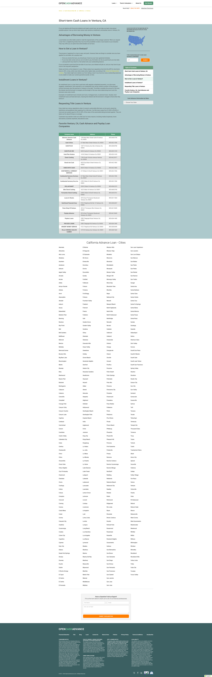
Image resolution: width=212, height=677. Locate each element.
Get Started (148, 3)
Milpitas (85, 585)
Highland (85, 400)
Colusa (61, 493)
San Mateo (134, 261)
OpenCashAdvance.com (70, 673)
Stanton (133, 372)
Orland (109, 354)
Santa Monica (135, 311)
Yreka (132, 564)
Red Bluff (109, 471)
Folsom (85, 286)
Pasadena (110, 400)
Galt (84, 318)
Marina (85, 553)
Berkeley (61, 347)
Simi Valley (134, 343)
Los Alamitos (86, 532)
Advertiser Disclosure (147, 8)
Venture (133, 485)
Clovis (60, 482)
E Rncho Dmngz (63, 571)
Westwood (134, 528)
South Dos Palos (135, 350)
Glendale (85, 336)
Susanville (134, 400)
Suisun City (134, 382)
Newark (109, 301)
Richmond (110, 500)
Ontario (109, 343)
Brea (60, 372)
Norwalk (109, 322)
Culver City (62, 535)
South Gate (134, 357)
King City (85, 436)
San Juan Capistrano (137, 247)
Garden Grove (87, 322)
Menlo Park (86, 574)
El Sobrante (86, 254)
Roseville (109, 535)
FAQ (74, 634)
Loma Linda (86, 517)
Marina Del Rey (87, 557)
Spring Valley (134, 368)
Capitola (61, 418)
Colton (61, 489)
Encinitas (85, 265)
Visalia (133, 493)
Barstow (61, 322)
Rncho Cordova (111, 517)
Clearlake (61, 478)
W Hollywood (134, 500)
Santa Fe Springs (136, 304)
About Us (138, 3)
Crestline (61, 525)
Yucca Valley (134, 574)
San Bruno (110, 553)
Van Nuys (133, 478)
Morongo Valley (111, 279)
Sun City (133, 386)
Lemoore (85, 496)
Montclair (109, 261)
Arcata (61, 279)
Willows (133, 539)
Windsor (133, 546)
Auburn (61, 304)
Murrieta (109, 290)
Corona (61, 507)
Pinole (108, 421)
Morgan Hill (110, 276)
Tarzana (133, 411)
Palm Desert (110, 372)
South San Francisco (137, 365)
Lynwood (85, 542)
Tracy (132, 436)
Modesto (109, 254)
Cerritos (61, 446)
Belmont (61, 340)
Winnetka (133, 550)
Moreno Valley (111, 272)
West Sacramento (136, 521)
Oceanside (110, 340)
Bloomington (62, 361)
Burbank (61, 382)
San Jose (109, 582)
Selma (132, 336)
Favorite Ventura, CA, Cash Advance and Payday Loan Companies (137, 91)
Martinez (85, 560)
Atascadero (62, 297)
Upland (133, 461)
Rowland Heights (112, 539)
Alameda (61, 247)
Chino (60, 457)
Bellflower (62, 336)
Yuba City (133, 567)
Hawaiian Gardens (88, 372)
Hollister (85, 404)
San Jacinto (110, 578)
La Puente (86, 461)
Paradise (109, 393)
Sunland (133, 393)
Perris (108, 411)
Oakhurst (109, 332)
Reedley (109, 489)
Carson (61, 429)
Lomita (85, 521)
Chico (60, 453)
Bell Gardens (62, 332)
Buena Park (62, 379)
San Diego (110, 560)
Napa (108, 293)
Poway (109, 453)
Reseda (109, 493)
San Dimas (110, 564)
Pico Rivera (110, 418)
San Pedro (134, 268)
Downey (61, 560)
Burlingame (62, 386)
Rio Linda (109, 507)
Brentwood (62, 375)
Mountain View (111, 286)
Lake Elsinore (87, 468)
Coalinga (61, 485)
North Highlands (111, 308)
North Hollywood (111, 315)
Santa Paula (134, 315)
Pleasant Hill (110, 439)
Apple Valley (62, 272)
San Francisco (111, 571)
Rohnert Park (110, 525)
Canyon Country (63, 411)
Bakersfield (62, 311)
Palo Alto (109, 382)
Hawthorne (86, 375)
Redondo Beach (111, 482)
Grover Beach (87, 357)
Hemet (85, 389)
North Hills (110, 311)
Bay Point (61, 325)
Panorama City (111, 389)
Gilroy (84, 332)
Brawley (61, 368)
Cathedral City (63, 439)
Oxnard (109, 361)
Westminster (134, 525)
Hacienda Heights (88, 361)
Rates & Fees (105, 634)
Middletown (86, 582)
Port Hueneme (111, 446)
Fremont (85, 308)
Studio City (134, 379)
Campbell (61, 400)
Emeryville (86, 261)
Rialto (108, 496)
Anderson (61, 265)
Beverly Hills (62, 354)
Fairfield (85, 279)
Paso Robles (110, 404)
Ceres (60, 443)
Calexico (61, 393)
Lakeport (85, 475)
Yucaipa (133, 571)
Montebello (110, 265)
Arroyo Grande (63, 286)
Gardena (85, 329)
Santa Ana (134, 286)
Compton (61, 496)
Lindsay (85, 503)
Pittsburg (109, 429)
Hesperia (85, 396)
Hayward (85, 379)
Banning (61, 318)
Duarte (61, 564)
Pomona (109, 443)
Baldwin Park (62, 315)
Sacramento (110, 542)
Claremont (62, 475)
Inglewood (86, 425)
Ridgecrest (110, 503)
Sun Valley (134, 389)
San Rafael (134, 272)
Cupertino (61, 539)
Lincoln (85, 500)
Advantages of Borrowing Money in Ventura (138, 75)
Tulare (132, 439)
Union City (134, 457)
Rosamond (110, 528)
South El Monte (135, 354)
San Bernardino (111, 550)
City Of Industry (63, 471)
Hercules (85, 393)
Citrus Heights (63, 468)
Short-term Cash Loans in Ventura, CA (136, 71)
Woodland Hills (135, 557)
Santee (133, 322)
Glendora (85, 340)
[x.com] (134, 672)
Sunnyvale (134, 396)
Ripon (108, 510)
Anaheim (61, 261)
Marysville (86, 564)
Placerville (110, 436)
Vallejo (133, 471)
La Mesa (85, 453)
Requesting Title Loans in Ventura (135, 86)
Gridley (85, 354)
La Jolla (85, 450)
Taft (132, 407)
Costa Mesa (62, 510)
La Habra (85, 446)
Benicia (61, 343)
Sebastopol (134, 332)
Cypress (61, 542)
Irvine (84, 429)
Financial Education (64, 634)
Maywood (86, 567)
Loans (114, 3)
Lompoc (85, 525)
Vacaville (133, 464)
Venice (132, 482)
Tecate (132, 414)
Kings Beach (86, 439)
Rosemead (110, 532)
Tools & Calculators (125, 3)
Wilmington (134, 542)
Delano (61, 550)
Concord (61, 500)
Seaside (133, 329)
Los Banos (86, 539)
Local (87, 634)
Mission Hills (110, 247)
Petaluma (109, 414)
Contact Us (95, 634)
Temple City (134, 425)
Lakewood (86, 482)
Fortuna (85, 297)
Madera (85, 546)
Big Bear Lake (63, 357)
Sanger (133, 283)
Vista (132, 496)
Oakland (109, 336)
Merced (85, 578)
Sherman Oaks (135, 340)
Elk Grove (85, 258)
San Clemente (111, 557)
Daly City (61, 546)
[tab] (138, 102)
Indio (84, 421)
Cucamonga (62, 528)
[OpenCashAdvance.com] (70, 3)
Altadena (61, 258)
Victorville (133, 489)
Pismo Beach (110, 425)
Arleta (60, 283)
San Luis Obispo (135, 254)
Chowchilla (62, 461)
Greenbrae (86, 350)
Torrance (133, 432)
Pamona (109, 386)
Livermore (86, 507)
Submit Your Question (106, 616)
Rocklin (109, 521)
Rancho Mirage (111, 468)
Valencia (133, 468)
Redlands (109, 478)
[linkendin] (141, 672)
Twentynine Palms (136, 450)
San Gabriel (110, 574)
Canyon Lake (62, 414)
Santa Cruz (134, 301)
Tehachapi (134, 418)
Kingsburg (86, 443)
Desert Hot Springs (64, 553)
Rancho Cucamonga (113, 464)
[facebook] (137, 672)
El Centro (61, 578)
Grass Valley (86, 347)
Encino (85, 268)
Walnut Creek (134, 507)
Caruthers (61, 432)
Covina (61, 517)
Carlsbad (61, 421)
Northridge (110, 318)
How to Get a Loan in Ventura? (134, 79)
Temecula (133, 421)
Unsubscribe (150, 634)
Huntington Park (87, 414)
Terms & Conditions (137, 634)
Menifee (85, 571)
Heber (84, 386)
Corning (61, 503)
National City (110, 297)
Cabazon (61, 389)
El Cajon (61, 574)
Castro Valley (62, 436)
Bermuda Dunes (63, 350)
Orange (109, 347)
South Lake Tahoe (136, 361)
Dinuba (61, 557)
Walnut (133, 503)
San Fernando (111, 567)
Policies (115, 634)
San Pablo (134, 265)
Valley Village (134, 475)
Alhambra (62, 251)
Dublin (61, 567)
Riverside (109, 514)
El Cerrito (61, 582)
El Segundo (86, 251)
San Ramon (134, 276)
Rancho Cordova (111, 461)
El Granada (62, 585)
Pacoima (109, 368)
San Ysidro (134, 279)
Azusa (60, 308)
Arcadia (61, 276)
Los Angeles (86, 535)
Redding (109, 475)
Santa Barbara (135, 290)
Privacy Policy (125, 634)
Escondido (86, 272)
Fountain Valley (87, 301)
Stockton (133, 375)
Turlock (133, 443)
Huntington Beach (88, 411)
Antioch (61, 268)
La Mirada (86, 457)
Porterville (109, 450)
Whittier (133, 532)
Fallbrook (85, 283)
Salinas (109, 546)
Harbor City (86, 368)
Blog (80, 634)
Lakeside (85, 478)
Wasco (133, 510)
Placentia (109, 432)
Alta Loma (62, 254)
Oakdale (109, 329)
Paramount (110, 396)
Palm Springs (111, 375)
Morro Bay (110, 283)
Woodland (134, 553)
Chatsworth (62, 450)
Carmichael (62, 425)
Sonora (133, 347)
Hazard (85, 382)
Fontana (85, 290)
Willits (132, 535)
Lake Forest (86, 471)
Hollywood (86, 407)
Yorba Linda (134, 560)
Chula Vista (62, 464)
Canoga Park (62, 404)
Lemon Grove (87, 493)
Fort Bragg (86, 293)
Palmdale (109, 379)
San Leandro (134, 251)
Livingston (86, 510)
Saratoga (133, 325)
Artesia (61, 290)
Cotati (60, 514)
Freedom (85, 304)
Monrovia (109, 258)
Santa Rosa (134, 318)
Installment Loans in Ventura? (134, 82)
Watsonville (134, 514)
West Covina (134, 517)
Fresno (85, 311)
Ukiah (132, 453)
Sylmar (133, 404)
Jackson (85, 432)
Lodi (84, 514)
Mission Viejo (111, 251)
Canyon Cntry (63, 407)
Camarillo (61, 396)
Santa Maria (134, 308)
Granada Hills (87, 343)
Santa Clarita (134, 297)
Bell (60, 329)
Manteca (85, 550)
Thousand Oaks (135, 429)
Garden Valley (87, 325)
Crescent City (62, 521)
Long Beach (86, 528)
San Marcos (134, 258)
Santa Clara (134, 293)
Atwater (61, 301)
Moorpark (109, 268)
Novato (109, 325)
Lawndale (85, 489)
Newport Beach (111, 304)
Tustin (132, 446)
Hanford (85, 365)
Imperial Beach (87, 418)
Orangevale (110, 350)
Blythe (60, 365)
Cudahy (61, 532)
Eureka (85, 276)
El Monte (85, 247)
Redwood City (111, 485)
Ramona (109, 457)
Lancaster (86, 485)
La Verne (85, 464)
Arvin (60, 293)
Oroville (109, 357)
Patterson (109, 407)
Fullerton (85, 315)
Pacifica (109, 365)
